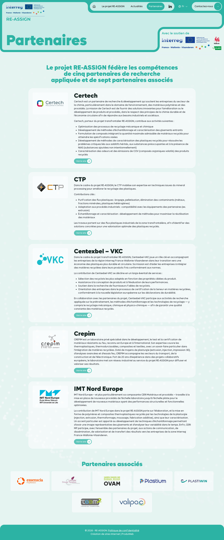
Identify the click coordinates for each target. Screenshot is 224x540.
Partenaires (155, 6)
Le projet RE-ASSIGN (113, 6)
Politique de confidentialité (123, 530)
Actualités (137, 6)
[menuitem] (183, 6)
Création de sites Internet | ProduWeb (112, 534)
